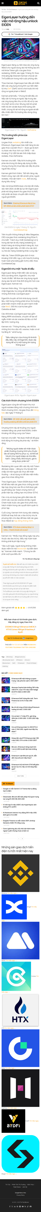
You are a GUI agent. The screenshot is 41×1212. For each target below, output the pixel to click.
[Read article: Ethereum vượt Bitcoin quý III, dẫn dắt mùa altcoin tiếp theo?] (6, 758)
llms (24, 1193)
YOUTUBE (8, 647)
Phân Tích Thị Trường (19, 1184)
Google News (19, 1193)
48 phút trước (7, 793)
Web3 (7, 306)
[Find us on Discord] (31, 1206)
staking (5, 666)
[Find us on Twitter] (12, 1206)
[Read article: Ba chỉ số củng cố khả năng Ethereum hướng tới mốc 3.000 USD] (6, 709)
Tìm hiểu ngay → (12, 893)
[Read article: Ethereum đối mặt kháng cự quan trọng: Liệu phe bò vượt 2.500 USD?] (6, 680)
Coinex (14, 629)
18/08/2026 (14, 771)
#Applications (20, 657)
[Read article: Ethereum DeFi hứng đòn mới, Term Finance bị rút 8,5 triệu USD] (6, 700)
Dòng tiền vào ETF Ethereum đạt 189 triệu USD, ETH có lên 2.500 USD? (25, 739)
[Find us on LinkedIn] (15, 1206)
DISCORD (32, 647)
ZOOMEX (9, 626)
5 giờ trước (6, 825)
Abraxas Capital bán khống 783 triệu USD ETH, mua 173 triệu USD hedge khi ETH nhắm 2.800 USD (25, 689)
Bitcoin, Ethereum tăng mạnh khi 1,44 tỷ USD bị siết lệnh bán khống (24, 748)
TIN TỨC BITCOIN (17, 645)
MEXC (32, 626)
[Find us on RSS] (25, 1206)
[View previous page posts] (18, 838)
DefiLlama (31, 130)
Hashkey (30, 629)
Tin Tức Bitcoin (24, 1202)
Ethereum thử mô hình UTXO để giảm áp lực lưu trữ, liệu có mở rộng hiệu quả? (25, 766)
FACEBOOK (31, 645)
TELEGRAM (17, 647)
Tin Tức (7, 1184)
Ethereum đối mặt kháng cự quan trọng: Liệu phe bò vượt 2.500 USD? (25, 679)
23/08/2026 (14, 711)
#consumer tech (8, 660)
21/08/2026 (14, 742)
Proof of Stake (31, 663)
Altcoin (27, 660)
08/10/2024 (17, 29)
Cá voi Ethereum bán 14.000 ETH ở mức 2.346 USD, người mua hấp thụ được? (25, 729)
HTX (8, 629)
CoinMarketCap (20, 230)
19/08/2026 (14, 760)
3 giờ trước (6, 809)
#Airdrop (9, 657)
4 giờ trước (6, 817)
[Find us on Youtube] (23, 1206)
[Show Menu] (3, 3)
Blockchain (6, 663)
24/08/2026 (14, 702)
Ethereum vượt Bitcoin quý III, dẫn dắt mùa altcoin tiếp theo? (24, 757)
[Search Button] (38, 3)
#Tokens (19, 660)
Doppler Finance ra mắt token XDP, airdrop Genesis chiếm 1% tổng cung (19, 822)
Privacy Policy (20, 1195)
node (23, 178)
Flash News (17, 1187)
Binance (24, 626)
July (7, 29)
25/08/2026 (14, 694)
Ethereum (21, 663)
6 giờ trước (6, 833)
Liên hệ (24, 1187)
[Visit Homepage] (20, 3)
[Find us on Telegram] (20, 1206)
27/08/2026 (14, 683)
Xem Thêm (20, 776)
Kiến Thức (30, 1184)
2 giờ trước (6, 801)
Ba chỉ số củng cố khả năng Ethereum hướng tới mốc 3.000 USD (25, 708)
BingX (17, 626)
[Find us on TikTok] (27, 1206)
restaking (17, 142)
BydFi (20, 632)
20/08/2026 (14, 751)
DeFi (10, 88)
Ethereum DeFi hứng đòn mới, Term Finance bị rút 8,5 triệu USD (25, 699)
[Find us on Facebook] (9, 1206)
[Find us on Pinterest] (17, 1206)
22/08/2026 (14, 722)
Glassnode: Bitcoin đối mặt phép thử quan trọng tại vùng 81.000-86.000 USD (21, 798)
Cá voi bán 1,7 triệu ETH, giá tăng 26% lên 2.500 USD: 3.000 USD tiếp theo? (25, 718)
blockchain (22, 548)
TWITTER (25, 647)
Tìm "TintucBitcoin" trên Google (21, 34)
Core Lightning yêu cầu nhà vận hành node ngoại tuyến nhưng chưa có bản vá (19, 830)
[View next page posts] (22, 838)
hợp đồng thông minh (23, 520)
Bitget (22, 629)
